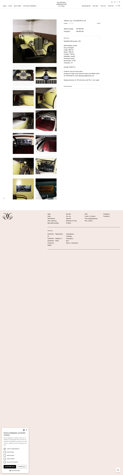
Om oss (103, 6)
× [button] (26, 430)
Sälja (4, 6)
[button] (15, 470)
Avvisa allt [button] (21, 466)
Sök (119, 6)
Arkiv (86, 214)
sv (111, 2)
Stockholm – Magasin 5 (55, 238)
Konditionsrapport (68, 86)
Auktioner (17, 6)
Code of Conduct (90, 216)
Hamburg (69, 236)
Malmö (50, 245)
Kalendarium (86, 6)
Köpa (10, 6)
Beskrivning (66, 38)
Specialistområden (29, 6)
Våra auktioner (52, 221)
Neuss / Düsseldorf (72, 243)
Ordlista (68, 223)
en (114, 2)
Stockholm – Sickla (53, 241)
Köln (67, 241)
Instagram (106, 214)
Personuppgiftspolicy (91, 218)
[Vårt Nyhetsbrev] (118, 470)
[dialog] (15, 450)
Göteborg (51, 243)
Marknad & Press (71, 221)
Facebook (106, 216)
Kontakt (95, 6)
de (119, 2)
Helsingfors (69, 238)
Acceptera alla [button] (10, 466)
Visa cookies (88, 221)
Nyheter (110, 6)
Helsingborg (70, 234)
